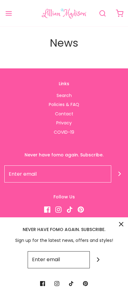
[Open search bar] (102, 13)
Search (64, 95)
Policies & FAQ (64, 104)
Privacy (64, 123)
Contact (64, 114)
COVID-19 (64, 132)
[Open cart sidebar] (119, 13)
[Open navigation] (8, 13)
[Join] (98, 259)
